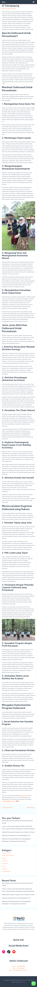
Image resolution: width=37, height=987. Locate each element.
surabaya (4, 869)
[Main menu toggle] (33, 2)
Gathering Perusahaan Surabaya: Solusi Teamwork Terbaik (18, 832)
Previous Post (7, 808)
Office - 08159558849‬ (18, 968)
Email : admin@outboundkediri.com (18, 970)
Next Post (31, 808)
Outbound (4, 861)
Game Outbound (6, 853)
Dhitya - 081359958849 (18, 966)
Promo (3, 866)
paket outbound (24, 795)
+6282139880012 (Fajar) (8, 801)
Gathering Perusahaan (8, 855)
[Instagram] (3, 951)
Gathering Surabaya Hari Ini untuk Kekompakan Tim (16, 835)
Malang (4, 858)
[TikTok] (8, 951)
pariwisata (5, 863)
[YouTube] (13, 951)
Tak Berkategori (6, 871)
